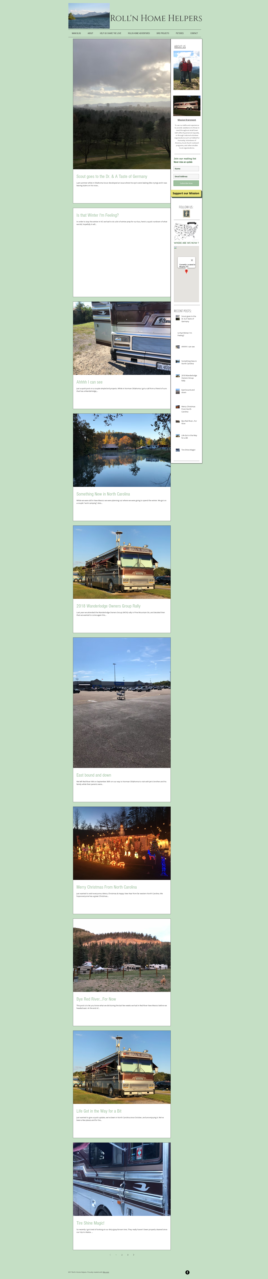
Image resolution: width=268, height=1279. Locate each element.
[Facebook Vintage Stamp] (186, 213)
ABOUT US (180, 46)
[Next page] (133, 1254)
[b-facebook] (187, 1272)
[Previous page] (110, 1254)
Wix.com (106, 1272)
